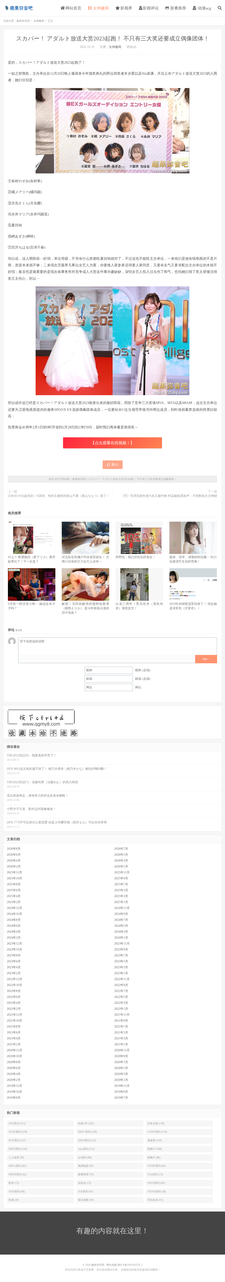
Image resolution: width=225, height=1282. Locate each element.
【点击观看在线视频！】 (112, 443)
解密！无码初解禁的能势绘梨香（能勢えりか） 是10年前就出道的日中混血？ (85, 608)
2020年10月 (14, 1056)
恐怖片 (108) (154, 1148)
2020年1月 (121, 1080)
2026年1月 (121, 866)
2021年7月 (121, 1026)
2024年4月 (14, 931)
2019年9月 (121, 1091)
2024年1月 (121, 937)
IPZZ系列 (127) (17, 1140)
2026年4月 (14, 860)
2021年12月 (14, 1014)
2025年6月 (14, 890)
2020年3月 (121, 1074)
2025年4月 (14, 896)
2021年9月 (121, 1020)
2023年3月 (121, 967)
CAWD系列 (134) (157, 1131)
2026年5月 (121, 854)
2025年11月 (122, 872)
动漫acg (204, 8)
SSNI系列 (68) (17, 1191)
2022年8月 (14, 991)
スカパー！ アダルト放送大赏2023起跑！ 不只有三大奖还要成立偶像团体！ (112, 38)
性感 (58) (14, 1199)
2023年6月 (14, 961)
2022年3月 (121, 1002)
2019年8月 (14, 1097)
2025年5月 (121, 890)
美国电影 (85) (86, 1165)
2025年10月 (14, 878)
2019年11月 (122, 1085)
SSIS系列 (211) (17, 1123)
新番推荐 (177, 8)
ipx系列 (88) (85, 1157)
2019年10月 (14, 1091)
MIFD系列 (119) (18, 1148)
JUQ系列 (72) (155, 1174)
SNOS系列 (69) (156, 1183)
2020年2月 (14, 1080)
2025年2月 (14, 902)
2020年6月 (14, 1068)
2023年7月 (121, 955)
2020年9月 (121, 1056)
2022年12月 (14, 979)
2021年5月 (121, 1032)
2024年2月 (14, 937)
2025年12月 (14, 872)
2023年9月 (121, 949)
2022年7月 (121, 991)
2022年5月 (121, 997)
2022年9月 (121, 985)
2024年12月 (14, 908)
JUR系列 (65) (85, 1191)
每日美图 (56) (86, 1199)
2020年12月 (14, 1050)
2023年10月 (14, 949)
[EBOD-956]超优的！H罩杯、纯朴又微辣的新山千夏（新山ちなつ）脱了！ (58, 496)
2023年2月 (14, 973)
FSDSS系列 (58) (156, 1191)
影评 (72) (14, 1183)
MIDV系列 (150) (87, 1131)
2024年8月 (14, 919)
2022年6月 (14, 997)
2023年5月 (121, 961)
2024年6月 (14, 925)
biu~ (206, 659)
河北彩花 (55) (155, 1199)
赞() (114, 464)
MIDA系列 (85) (17, 1165)
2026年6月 (14, 854)
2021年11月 (122, 1014)
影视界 (125, 8)
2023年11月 (122, 943)
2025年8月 (14, 884)
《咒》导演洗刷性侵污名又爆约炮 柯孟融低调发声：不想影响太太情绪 (169, 496)
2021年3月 (121, 1038)
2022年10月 (14, 985)
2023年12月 (14, 943)
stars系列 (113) (86, 1148)
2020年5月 (121, 1068)
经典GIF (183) (86, 1123)
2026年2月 (14, 866)
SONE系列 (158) (18, 1131)
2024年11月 (122, 908)
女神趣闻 (100, 8)
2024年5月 (121, 925)
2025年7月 (121, 884)
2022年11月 (122, 979)
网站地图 (111, 1264)
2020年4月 (14, 1074)
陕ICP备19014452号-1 (130, 1264)
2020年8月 (14, 1062)
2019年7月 (121, 1097)
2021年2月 (14, 1044)
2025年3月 (121, 896)
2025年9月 (121, 878)
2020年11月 (122, 1050)
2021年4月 (14, 1038)
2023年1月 (121, 973)
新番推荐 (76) (86, 1174)
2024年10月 (14, 914)
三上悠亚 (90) (16, 1157)
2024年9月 (121, 914)
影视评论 (151, 8)
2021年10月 (14, 1020)
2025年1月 (121, 902)
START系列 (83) (156, 1165)
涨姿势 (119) (154, 1140)
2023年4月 (14, 967)
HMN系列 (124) (87, 1140)
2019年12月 (14, 1085)
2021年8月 (14, 1026)
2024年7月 (121, 919)
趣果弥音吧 (18, 7)
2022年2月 (14, 1008)
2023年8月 (14, 955)
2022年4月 (14, 1002)
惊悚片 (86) (153, 1157)
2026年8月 (14, 848)
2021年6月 (14, 1032)
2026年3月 (121, 860)
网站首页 (72, 8)
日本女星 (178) (155, 1123)
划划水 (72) (84, 1183)
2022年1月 (121, 1008)
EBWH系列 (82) (18, 1174)
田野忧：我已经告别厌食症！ (136, 557)
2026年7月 (121, 848)
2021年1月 (121, 1044)
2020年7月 (121, 1062)
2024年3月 (121, 931)
